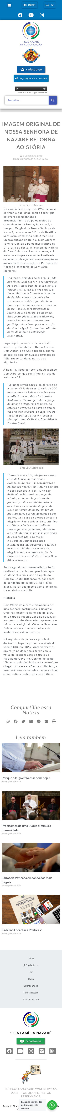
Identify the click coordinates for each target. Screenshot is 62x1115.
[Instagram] (31, 1051)
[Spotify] (42, 1051)
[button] (9, 5)
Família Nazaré (31, 992)
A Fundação (29, 965)
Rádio (31, 979)
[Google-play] (52, 1051)
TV (31, 972)
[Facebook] (9, 1051)
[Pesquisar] (53, 100)
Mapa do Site (10, 1106)
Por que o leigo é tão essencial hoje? (26, 778)
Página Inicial (41, 159)
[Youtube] (20, 1051)
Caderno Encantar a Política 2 (22, 930)
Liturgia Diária (31, 985)
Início (31, 958)
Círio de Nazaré (24, 159)
